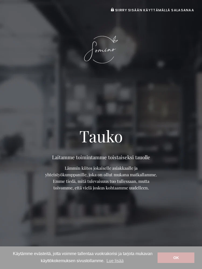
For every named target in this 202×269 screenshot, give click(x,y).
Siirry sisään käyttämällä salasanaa (154, 10)
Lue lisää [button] (115, 260)
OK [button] (176, 258)
